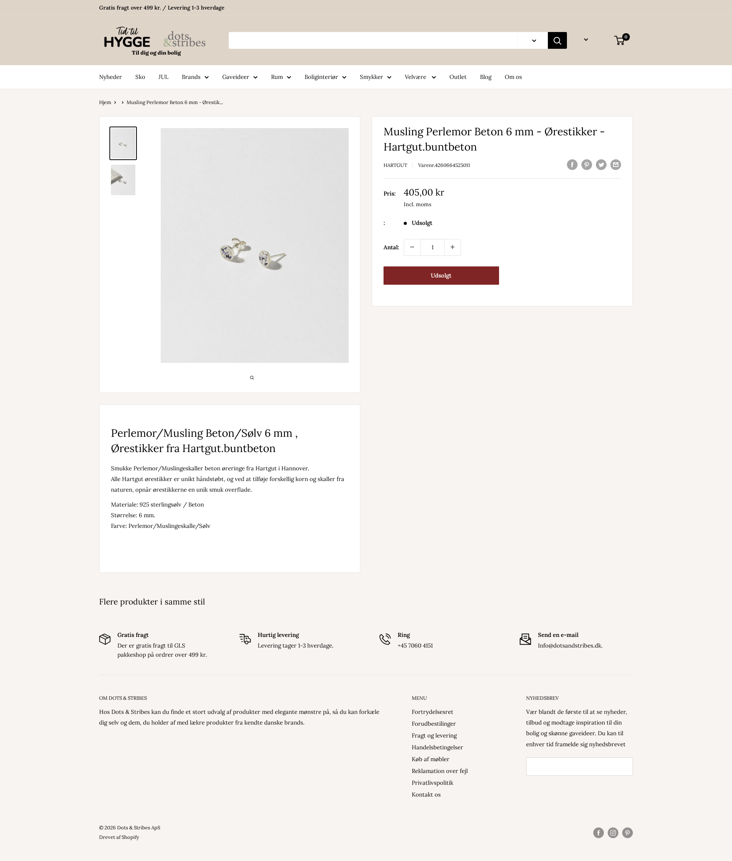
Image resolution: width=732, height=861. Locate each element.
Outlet (458, 76)
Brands (191, 76)
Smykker (371, 76)
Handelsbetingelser (437, 747)
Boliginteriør (321, 76)
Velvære (416, 76)
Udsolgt (441, 275)
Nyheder (110, 76)
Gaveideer (235, 76)
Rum (277, 76)
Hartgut (395, 165)
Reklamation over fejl (440, 770)
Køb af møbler (430, 759)
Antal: (391, 246)
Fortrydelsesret (432, 711)
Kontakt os (426, 794)
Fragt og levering (434, 735)
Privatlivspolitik (432, 782)
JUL (164, 76)
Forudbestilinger (434, 723)
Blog (485, 76)
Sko (140, 76)
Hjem (105, 102)
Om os (513, 76)
